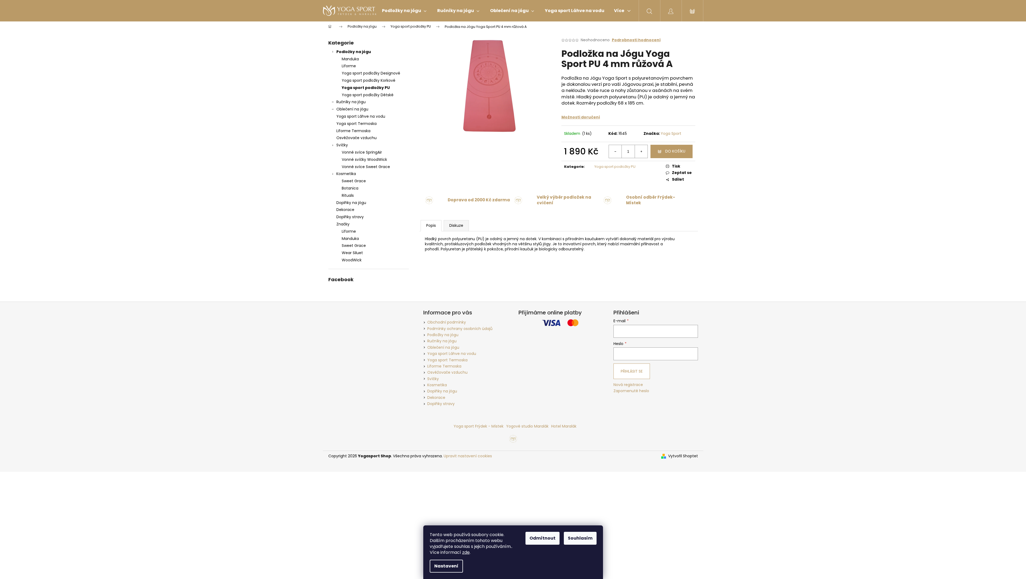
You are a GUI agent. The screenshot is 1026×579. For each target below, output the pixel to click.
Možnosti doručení (580, 117)
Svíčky (342, 145)
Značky (343, 224)
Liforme (349, 66)
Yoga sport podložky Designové (371, 73)
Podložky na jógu (353, 51)
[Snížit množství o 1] (615, 151)
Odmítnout (542, 538)
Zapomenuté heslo (631, 391)
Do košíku (675, 151)
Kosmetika (346, 173)
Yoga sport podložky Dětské (368, 95)
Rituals (348, 195)
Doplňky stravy (350, 217)
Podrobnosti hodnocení (636, 40)
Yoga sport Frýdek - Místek (478, 426)
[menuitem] (404, 10)
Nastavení (446, 566)
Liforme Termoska (353, 130)
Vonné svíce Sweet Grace (366, 166)
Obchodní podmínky (446, 322)
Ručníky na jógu (351, 102)
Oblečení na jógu (352, 109)
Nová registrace (628, 384)
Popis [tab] (431, 225)
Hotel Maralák (563, 426)
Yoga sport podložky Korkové (368, 80)
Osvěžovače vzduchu (356, 137)
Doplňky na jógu (351, 202)
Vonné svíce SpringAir (362, 152)
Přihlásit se (632, 371)
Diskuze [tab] (456, 225)
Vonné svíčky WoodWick (364, 159)
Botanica (350, 188)
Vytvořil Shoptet (683, 456)
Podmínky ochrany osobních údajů (459, 328)
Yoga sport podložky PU (366, 87)
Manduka (350, 59)
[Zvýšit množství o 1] (641, 151)
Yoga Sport (671, 133)
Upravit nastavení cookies (468, 456)
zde (466, 552)
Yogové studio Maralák (527, 426)
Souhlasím (580, 538)
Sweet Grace (354, 181)
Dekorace (345, 209)
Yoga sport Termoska (356, 123)
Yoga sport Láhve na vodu (360, 116)
